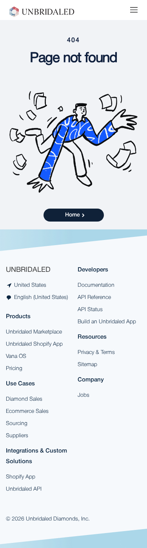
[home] (14, 12)
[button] (132, 10)
